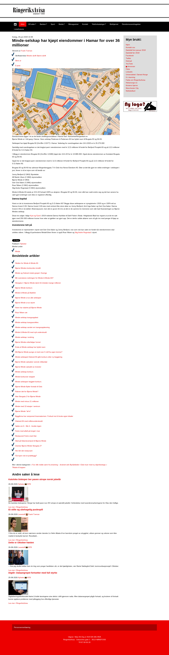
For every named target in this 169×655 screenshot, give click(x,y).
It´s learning (130, 77)
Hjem (128, 45)
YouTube (129, 64)
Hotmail (129, 61)
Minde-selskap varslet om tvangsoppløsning (32, 327)
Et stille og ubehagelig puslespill (25, 509)
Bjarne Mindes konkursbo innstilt (28, 268)
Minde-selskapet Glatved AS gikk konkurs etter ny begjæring (38, 357)
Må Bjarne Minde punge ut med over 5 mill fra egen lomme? (38, 352)
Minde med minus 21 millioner (27, 401)
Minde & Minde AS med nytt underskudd (31, 332)
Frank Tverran (26, 51)
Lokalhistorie (19, 29)
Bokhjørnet (114, 24)
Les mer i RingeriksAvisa (18, 507)
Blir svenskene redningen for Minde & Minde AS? (34, 278)
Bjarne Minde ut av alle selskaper (28, 298)
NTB (29, 484)
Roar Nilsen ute (21, 312)
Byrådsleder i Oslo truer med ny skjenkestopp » (88, 465)
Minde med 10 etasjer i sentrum (27, 406)
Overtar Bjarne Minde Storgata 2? (28, 446)
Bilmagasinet (73, 24)
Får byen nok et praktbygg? (26, 456)
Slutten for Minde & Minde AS (26, 263)
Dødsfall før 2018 (132, 53)
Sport (53, 24)
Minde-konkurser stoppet (25, 377)
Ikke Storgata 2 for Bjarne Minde (28, 396)
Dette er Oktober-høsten (21, 542)
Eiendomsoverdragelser (131, 24)
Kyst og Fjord (35, 216)
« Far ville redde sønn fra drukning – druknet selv (50, 465)
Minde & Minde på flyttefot (25, 293)
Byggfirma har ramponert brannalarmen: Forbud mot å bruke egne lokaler (44, 416)
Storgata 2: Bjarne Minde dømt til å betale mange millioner (38, 283)
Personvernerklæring (22, 627)
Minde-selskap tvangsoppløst (26, 317)
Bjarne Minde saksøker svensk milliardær (31, 362)
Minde (17, 251)
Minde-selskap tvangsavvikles (26, 322)
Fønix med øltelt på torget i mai (27, 431)
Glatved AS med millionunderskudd (29, 421)
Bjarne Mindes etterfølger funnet (28, 342)
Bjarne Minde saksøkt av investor (28, 367)
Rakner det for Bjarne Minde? (26, 391)
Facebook (130, 56)
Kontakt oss (130, 47)
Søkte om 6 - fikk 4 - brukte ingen (28, 426)
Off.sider (31, 24)
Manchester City (132, 88)
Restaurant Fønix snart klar (26, 436)
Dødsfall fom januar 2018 (136, 50)
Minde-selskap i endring (24, 337)
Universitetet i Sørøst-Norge (137, 75)
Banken (43, 24)
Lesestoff (21, 514)
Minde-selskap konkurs (24, 372)
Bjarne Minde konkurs (23, 288)
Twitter (128, 58)
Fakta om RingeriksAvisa (135, 80)
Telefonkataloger (98, 24)
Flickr (128, 69)
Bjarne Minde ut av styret (25, 303)
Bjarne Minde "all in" (23, 411)
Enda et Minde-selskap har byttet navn (30, 347)
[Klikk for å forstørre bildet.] (66, 101)
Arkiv (22, 24)
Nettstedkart (130, 91)
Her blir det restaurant (23, 451)
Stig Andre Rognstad (83, 232)
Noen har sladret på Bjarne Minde (28, 308)
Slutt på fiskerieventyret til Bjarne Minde (30, 441)
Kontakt (85, 24)
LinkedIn (129, 72)
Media (61, 24)
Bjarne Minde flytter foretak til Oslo (28, 387)
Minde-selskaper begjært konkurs (28, 382)
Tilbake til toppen (18, 467)
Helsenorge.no (131, 83)
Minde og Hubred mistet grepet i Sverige (31, 273)
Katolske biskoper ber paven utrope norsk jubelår (34, 479)
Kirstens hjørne (132, 85)
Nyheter (23, 244)
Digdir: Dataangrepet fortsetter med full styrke (32, 573)
